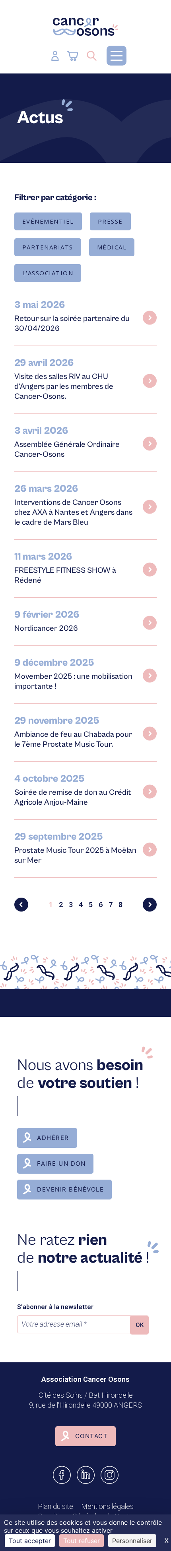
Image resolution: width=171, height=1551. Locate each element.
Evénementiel (48, 221)
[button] (116, 56)
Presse (110, 221)
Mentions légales (107, 1506)
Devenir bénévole (70, 1189)
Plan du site (55, 1506)
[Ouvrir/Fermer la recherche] (92, 56)
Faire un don (61, 1163)
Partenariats (47, 247)
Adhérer (53, 1138)
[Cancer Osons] (85, 27)
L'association (48, 273)
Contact (91, 1436)
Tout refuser (81, 1541)
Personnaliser (132, 1541)
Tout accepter (30, 1541)
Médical (112, 247)
